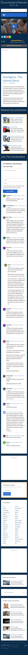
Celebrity (5, 520)
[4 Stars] (15, 40)
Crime (4, 522)
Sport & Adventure (19, 539)
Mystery (16, 516)
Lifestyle (17, 510)
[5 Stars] (16, 40)
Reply (8, 197)
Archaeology (5, 510)
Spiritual (16, 537)
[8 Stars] (20, 40)
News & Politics (18, 520)
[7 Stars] (19, 40)
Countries (5, 528)
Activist (4, 508)
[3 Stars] (14, 40)
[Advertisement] (14, 61)
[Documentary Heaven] (14, 5)
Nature (16, 518)
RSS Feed (7, 648)
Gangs (4, 541)
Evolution (5, 539)
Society (5, 83)
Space (16, 535)
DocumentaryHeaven (14, 645)
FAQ (2, 648)
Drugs (4, 530)
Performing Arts (18, 522)
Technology (17, 541)
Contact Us (3, 646)
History (16, 506)
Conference (5, 524)
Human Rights (18, 508)
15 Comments (11, 83)
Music (16, 514)
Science (16, 530)
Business (5, 518)
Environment (5, 537)
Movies (16, 512)
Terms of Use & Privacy (13, 646)
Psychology (17, 526)
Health (4, 543)
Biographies (5, 516)
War (16, 543)
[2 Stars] (13, 40)
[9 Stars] (22, 40)
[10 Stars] (23, 40)
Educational (5, 535)
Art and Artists (6, 512)
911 (4, 506)
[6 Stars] (18, 40)
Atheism (4, 514)
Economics (5, 533)
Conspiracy (5, 526)
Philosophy (17, 524)
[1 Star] (11, 40)
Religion (16, 528)
